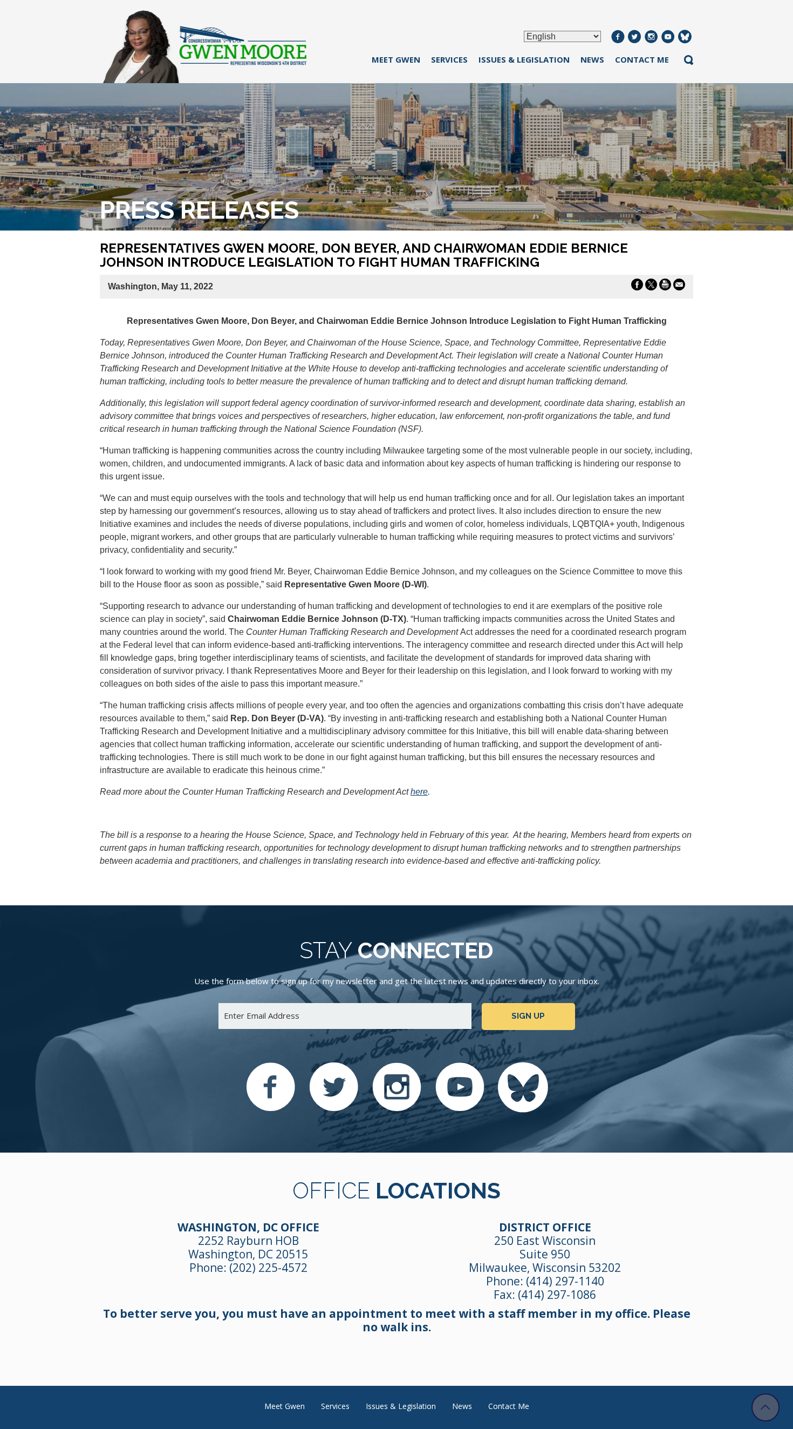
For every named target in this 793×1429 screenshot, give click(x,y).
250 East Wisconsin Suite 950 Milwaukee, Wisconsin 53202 (545, 1254)
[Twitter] (634, 37)
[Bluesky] (685, 37)
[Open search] (688, 61)
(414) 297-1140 (565, 1281)
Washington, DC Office (248, 1227)
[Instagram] (651, 37)
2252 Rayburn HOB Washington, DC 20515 (248, 1247)
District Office (545, 1227)
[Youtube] (668, 37)
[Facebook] (618, 37)
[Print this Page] (665, 287)
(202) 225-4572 (268, 1267)
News (592, 59)
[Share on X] (651, 287)
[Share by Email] (679, 287)
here (419, 791)
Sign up (528, 1016)
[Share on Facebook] (637, 287)
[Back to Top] (765, 1407)
